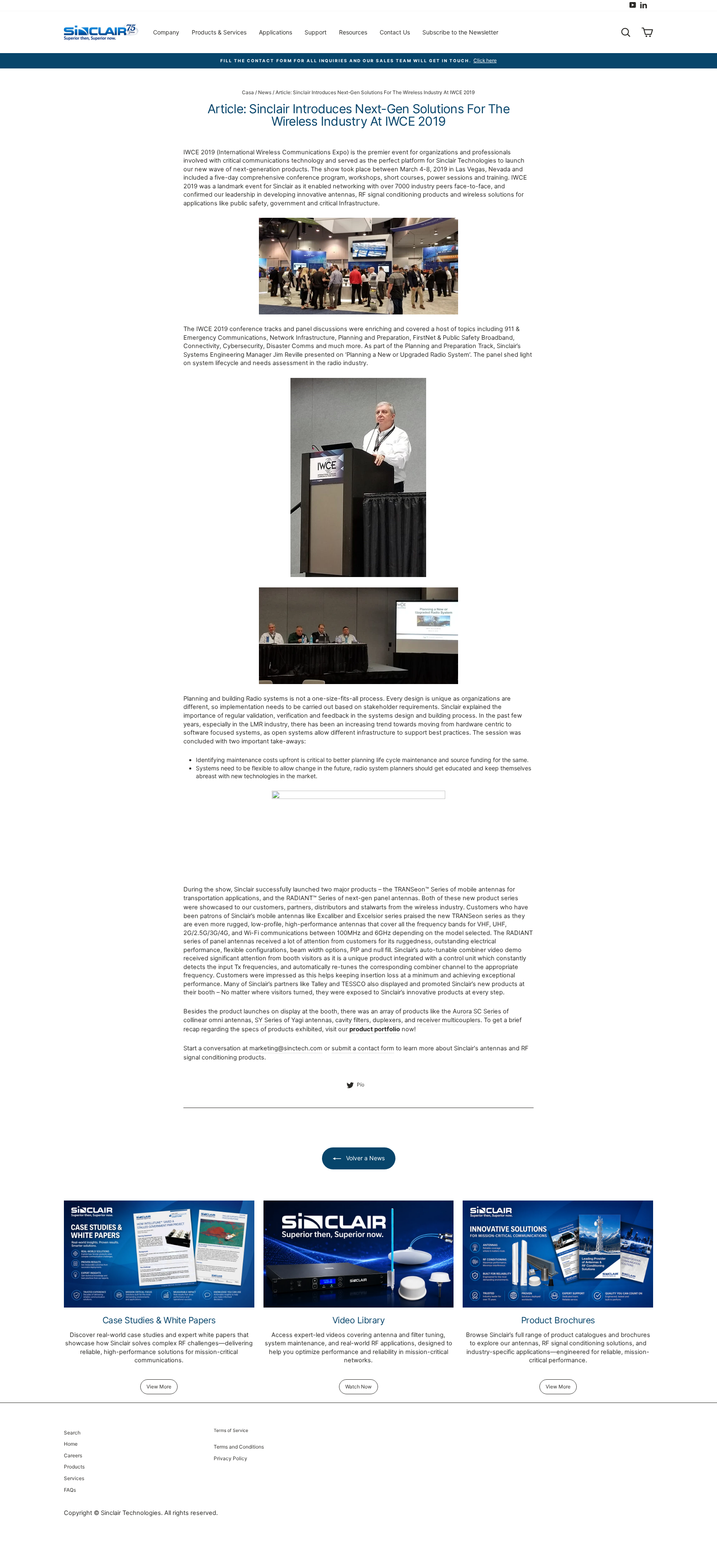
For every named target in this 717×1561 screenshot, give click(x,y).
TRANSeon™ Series (421, 889)
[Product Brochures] (558, 1254)
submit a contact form (363, 1048)
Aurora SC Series (477, 1011)
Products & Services (219, 32)
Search (72, 1432)
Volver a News (364, 1158)
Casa (248, 92)
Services (74, 1478)
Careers (73, 1455)
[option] (358, 60)
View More (158, 1386)
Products (74, 1467)
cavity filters (352, 1020)
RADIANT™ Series (311, 898)
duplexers (387, 1020)
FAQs (70, 1490)
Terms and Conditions (239, 1447)
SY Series (268, 1020)
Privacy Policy (230, 1458)
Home (71, 1444)
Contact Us (395, 32)
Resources (353, 32)
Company (166, 32)
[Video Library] (358, 1254)
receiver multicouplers (448, 1020)
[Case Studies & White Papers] (159, 1254)
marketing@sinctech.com (285, 1048)
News (264, 92)
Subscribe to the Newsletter (460, 32)
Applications (275, 32)
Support (316, 32)
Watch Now (358, 1386)
